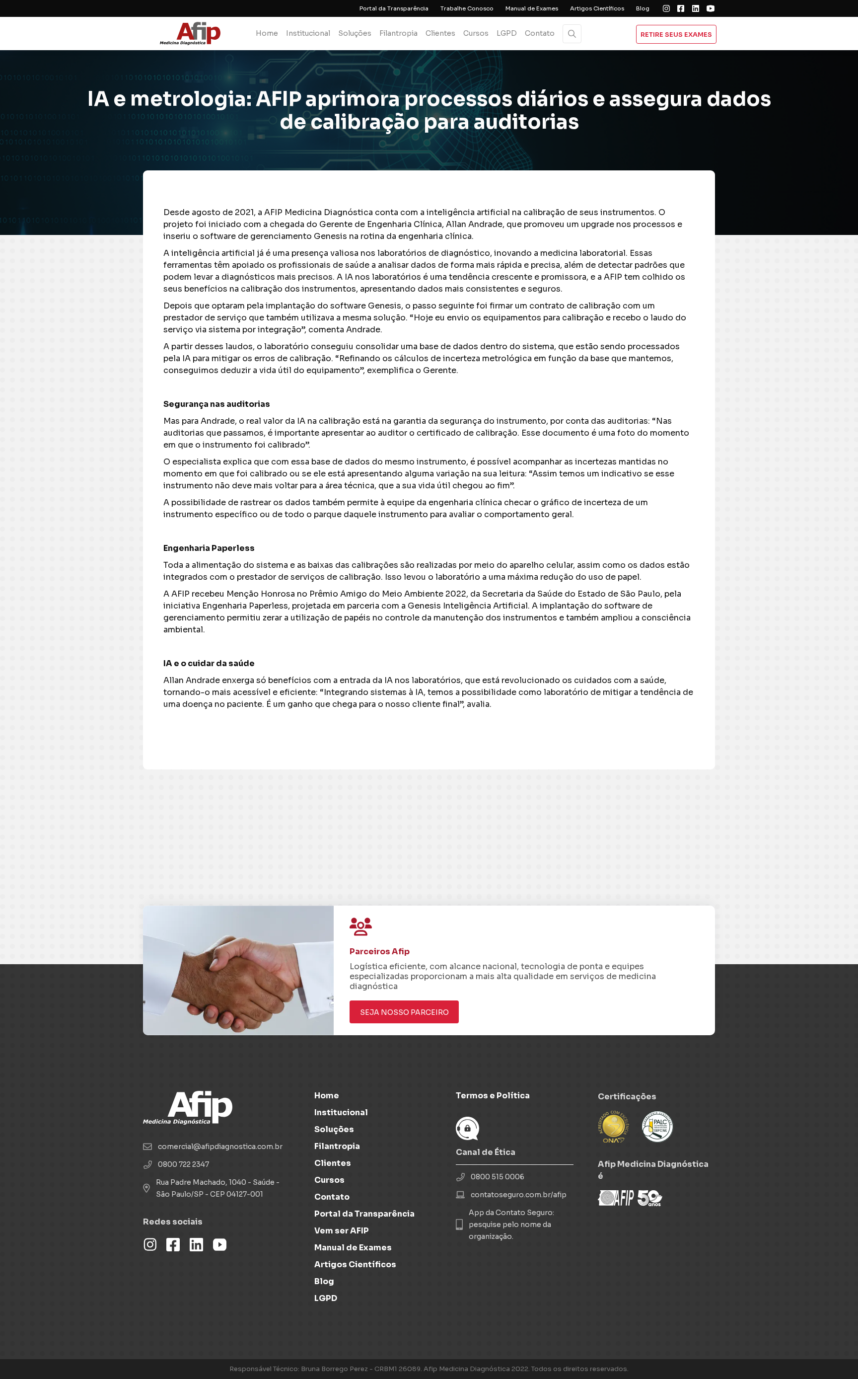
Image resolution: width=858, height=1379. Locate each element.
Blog (642, 8)
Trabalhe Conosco (467, 8)
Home (267, 33)
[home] (194, 33)
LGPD (507, 33)
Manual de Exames (531, 8)
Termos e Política (493, 1096)
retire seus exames (676, 34)
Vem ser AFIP (341, 1231)
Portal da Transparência (394, 8)
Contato (540, 33)
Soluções (354, 33)
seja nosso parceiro (404, 1012)
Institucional (308, 33)
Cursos (476, 33)
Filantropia (398, 33)
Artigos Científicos (597, 8)
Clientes (440, 33)
